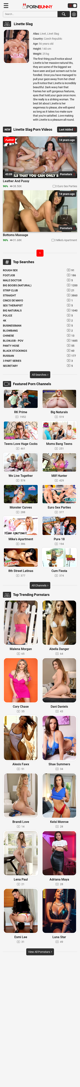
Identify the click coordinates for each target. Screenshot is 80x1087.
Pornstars (66, 174)
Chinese (38, 335)
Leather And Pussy (16, 181)
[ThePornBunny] (35, 6)
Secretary (38, 365)
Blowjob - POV (40, 340)
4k (38, 320)
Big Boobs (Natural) (40, 285)
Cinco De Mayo (38, 300)
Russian (39, 355)
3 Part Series (38, 360)
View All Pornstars (39, 951)
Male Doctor (38, 280)
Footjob (39, 275)
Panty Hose (38, 345)
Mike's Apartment (66, 240)
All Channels (39, 585)
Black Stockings (38, 350)
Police (38, 315)
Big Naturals (40, 310)
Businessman (38, 325)
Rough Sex (38, 270)
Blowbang (38, 330)
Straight (40, 295)
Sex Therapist (38, 305)
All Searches (39, 374)
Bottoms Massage (15, 235)
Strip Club (38, 290)
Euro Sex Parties (67, 186)
